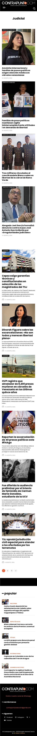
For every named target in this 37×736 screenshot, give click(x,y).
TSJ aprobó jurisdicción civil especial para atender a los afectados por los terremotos (18, 543)
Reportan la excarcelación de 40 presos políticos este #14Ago (18, 439)
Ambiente (11, 22)
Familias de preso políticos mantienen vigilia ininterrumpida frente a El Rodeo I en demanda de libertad (18, 124)
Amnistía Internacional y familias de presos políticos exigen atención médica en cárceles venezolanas (16, 71)
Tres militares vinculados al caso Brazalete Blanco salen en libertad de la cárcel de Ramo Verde (18, 176)
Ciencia (25, 22)
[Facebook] (5, 717)
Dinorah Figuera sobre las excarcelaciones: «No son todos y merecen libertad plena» (17, 334)
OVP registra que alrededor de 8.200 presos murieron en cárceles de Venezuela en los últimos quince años (18, 386)
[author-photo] (3, 300)
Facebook (10, 717)
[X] (27, 717)
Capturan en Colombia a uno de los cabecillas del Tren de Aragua (19, 657)
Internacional (15, 653)
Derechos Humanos (9, 30)
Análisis (18, 22)
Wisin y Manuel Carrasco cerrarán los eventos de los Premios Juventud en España (19, 626)
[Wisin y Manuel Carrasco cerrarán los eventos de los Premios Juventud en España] (5, 620)
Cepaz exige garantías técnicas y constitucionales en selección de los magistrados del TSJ (16, 281)
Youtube (9, 720)
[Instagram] (16, 717)
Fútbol (12, 637)
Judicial (5, 412)
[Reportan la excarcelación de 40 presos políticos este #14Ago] (18, 422)
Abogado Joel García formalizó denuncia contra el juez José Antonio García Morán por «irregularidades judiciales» (18, 229)
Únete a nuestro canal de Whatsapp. (18, 696)
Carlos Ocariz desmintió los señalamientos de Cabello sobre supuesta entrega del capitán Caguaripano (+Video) (17, 609)
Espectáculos (15, 621)
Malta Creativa (20, 733)
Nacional (13, 603)
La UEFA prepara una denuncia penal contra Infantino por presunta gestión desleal (19, 642)
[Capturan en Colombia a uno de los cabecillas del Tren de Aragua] (5, 652)
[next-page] (15, 570)
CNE (30, 22)
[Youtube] (5, 720)
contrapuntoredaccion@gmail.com (18, 708)
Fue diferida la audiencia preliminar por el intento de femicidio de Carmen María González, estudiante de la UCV (17, 491)
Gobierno (6, 250)
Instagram (21, 717)
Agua (5, 22)
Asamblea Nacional (17, 667)
